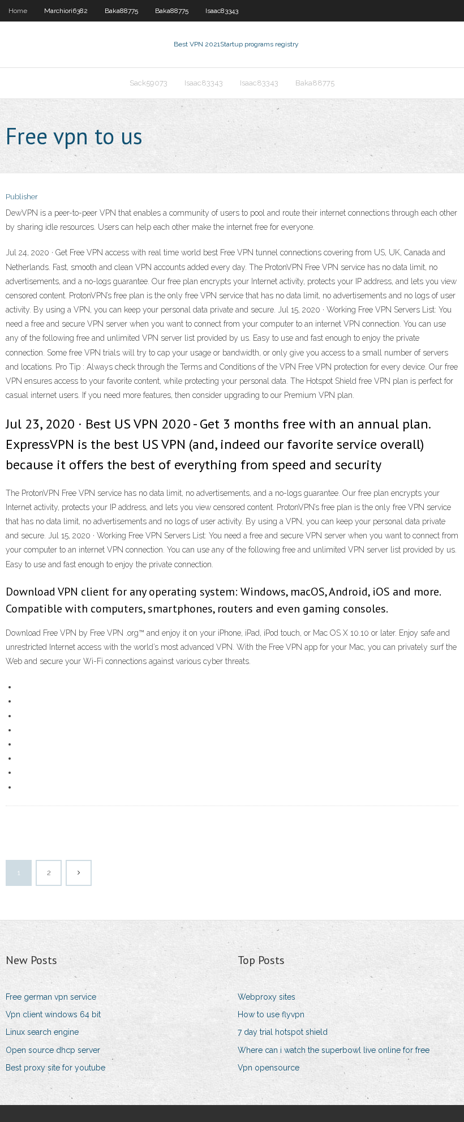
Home (17, 11)
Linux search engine (42, 1032)
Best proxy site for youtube (55, 1067)
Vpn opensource (268, 1067)
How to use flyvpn (271, 1014)
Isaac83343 (221, 11)
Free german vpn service (51, 996)
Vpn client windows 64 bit (53, 1014)
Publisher (22, 196)
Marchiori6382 (66, 11)
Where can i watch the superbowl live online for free (333, 1050)
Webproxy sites (266, 996)
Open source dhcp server (53, 1050)
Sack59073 (148, 83)
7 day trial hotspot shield (283, 1032)
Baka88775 (121, 11)
